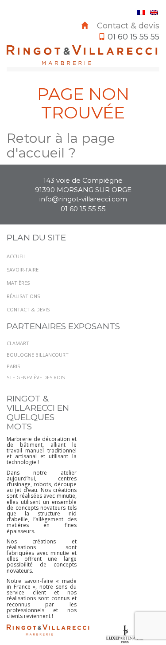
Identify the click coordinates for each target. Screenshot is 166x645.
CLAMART (18, 343)
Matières (18, 282)
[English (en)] (154, 12)
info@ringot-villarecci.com (83, 199)
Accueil (16, 256)
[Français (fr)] (141, 12)
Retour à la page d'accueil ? (61, 145)
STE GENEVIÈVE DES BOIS (36, 377)
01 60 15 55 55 (83, 209)
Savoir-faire (23, 269)
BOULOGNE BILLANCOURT (38, 354)
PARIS (13, 366)
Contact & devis (128, 26)
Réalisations (23, 296)
